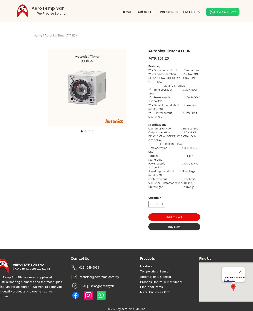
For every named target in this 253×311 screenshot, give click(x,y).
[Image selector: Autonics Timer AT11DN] (82, 131)
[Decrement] (151, 204)
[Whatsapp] (101, 295)
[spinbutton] (157, 204)
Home (38, 35)
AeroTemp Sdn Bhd (53, 8)
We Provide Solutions (53, 13)
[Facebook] (75, 295)
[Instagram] (88, 295)
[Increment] (163, 204)
